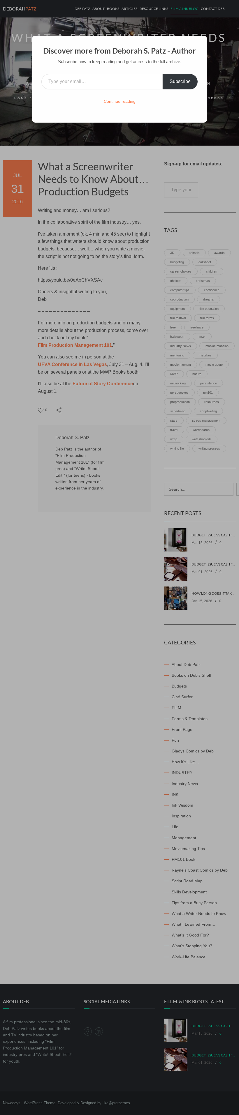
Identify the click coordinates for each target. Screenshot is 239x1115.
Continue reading (120, 101)
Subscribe (180, 81)
